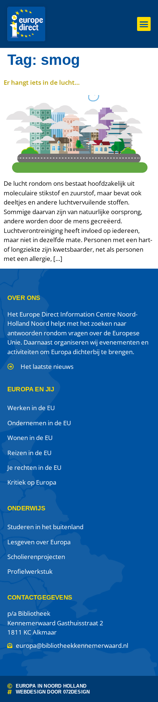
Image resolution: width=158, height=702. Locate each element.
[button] (144, 24)
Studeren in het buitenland (45, 527)
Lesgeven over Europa (39, 542)
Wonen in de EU (30, 437)
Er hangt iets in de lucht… (42, 82)
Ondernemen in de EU (39, 423)
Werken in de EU (31, 408)
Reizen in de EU (29, 452)
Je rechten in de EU (34, 467)
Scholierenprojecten (36, 556)
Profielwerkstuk (30, 571)
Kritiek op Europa (31, 482)
